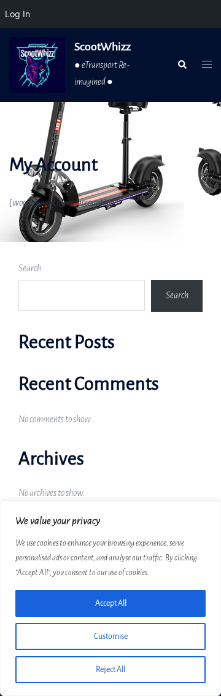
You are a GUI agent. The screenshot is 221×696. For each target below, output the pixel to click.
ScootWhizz (102, 47)
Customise (111, 636)
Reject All (110, 669)
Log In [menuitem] (17, 14)
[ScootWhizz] (37, 65)
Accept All (110, 603)
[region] (110, 598)
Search (29, 268)
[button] (182, 65)
